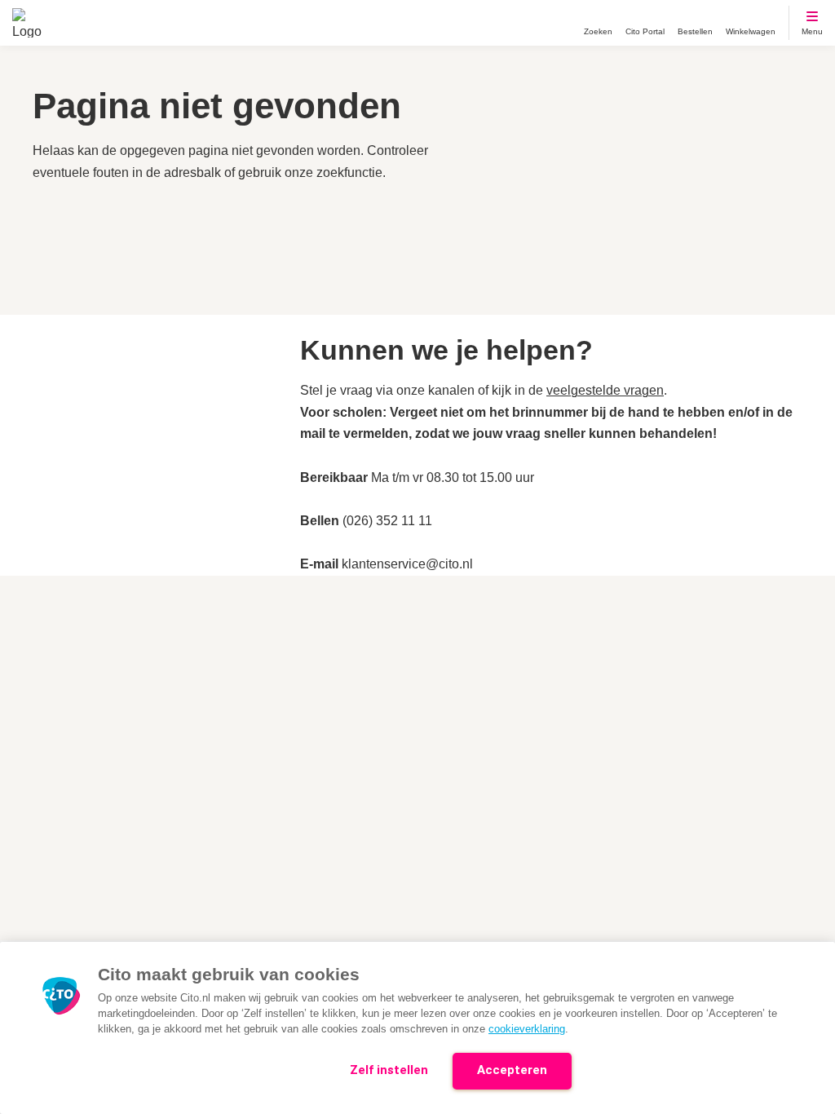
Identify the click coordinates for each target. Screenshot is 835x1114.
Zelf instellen (389, 1070)
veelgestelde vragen (605, 390)
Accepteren (512, 1070)
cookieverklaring (526, 1029)
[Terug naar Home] (27, 23)
